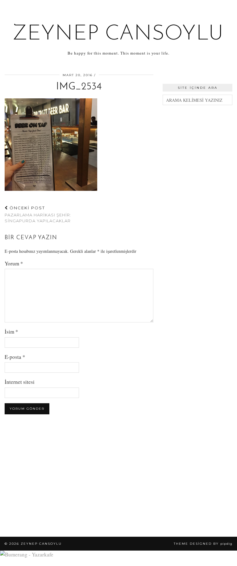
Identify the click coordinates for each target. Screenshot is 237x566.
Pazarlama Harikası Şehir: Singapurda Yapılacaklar (38, 214)
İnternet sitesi (20, 381)
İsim (11, 331)
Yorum (14, 263)
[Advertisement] (197, 148)
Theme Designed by (203, 544)
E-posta (15, 356)
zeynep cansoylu (118, 34)
